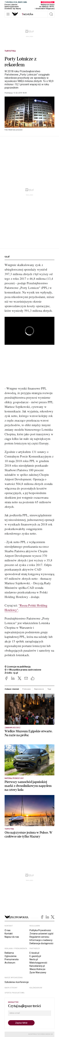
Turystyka (10, 51)
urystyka (27, 14)
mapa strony (11, 988)
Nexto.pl (34, 959)
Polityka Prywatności (40, 930)
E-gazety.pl (35, 956)
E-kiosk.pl (34, 953)
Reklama (9, 953)
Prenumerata (12, 959)
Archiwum (10, 962)
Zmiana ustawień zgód (41, 933)
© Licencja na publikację (18, 666)
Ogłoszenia (10, 956)
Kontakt (9, 933)
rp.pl (7, 256)
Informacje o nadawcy (41, 940)
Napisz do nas (12, 937)
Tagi (49, 689)
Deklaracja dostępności (41, 943)
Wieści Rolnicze (37, 969)
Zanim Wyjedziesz (12, 728)
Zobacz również (12, 689)
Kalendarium (36, 988)
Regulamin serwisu (39, 937)
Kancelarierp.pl (37, 966)
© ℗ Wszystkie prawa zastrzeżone (23, 669)
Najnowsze (39, 689)
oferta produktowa (14, 993)
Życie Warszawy (38, 972)
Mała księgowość (38, 962)
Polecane (26, 689)
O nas (7, 930)
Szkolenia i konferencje (17, 982)
